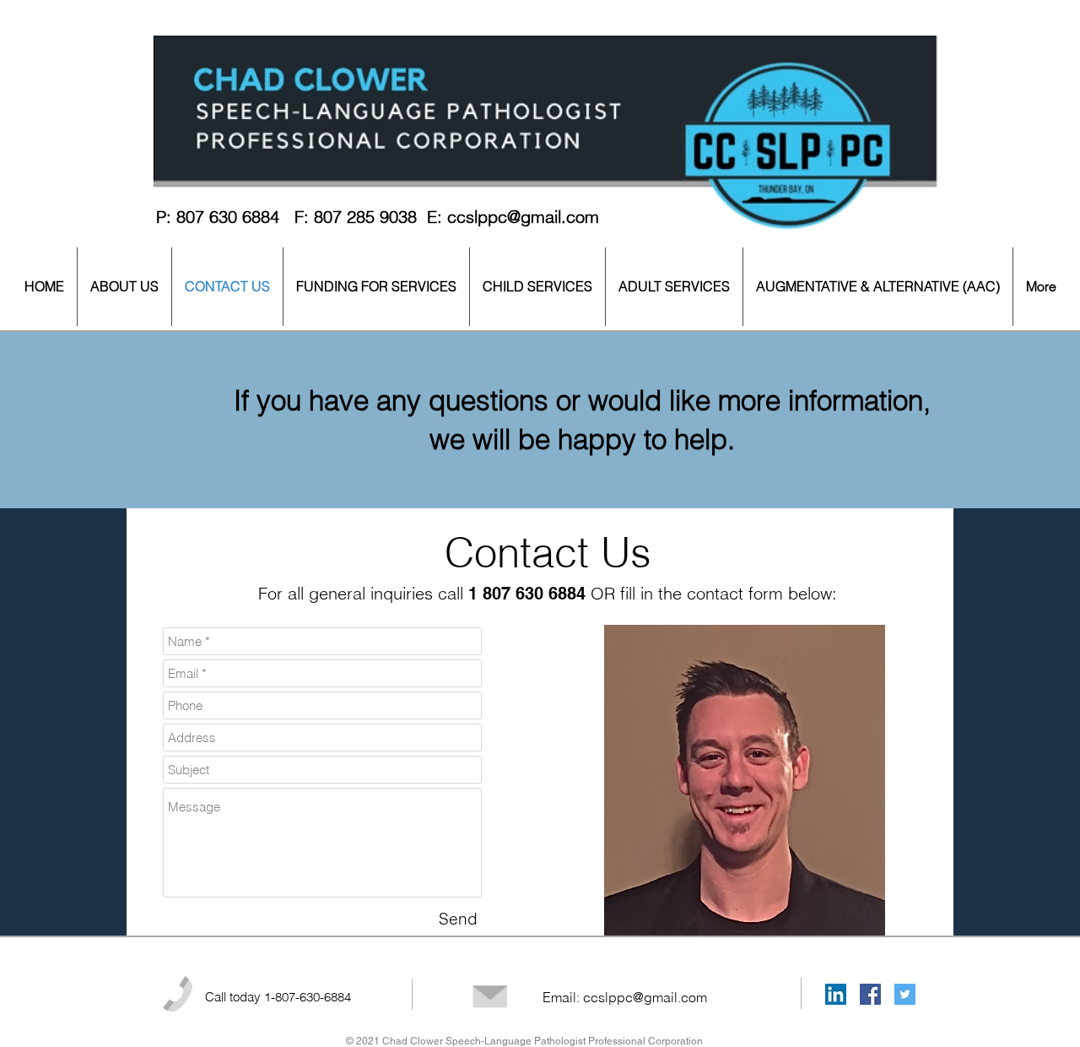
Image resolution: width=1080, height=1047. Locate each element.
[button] (124, 286)
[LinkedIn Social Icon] (835, 994)
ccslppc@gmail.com (523, 216)
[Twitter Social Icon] (904, 994)
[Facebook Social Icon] (870, 994)
